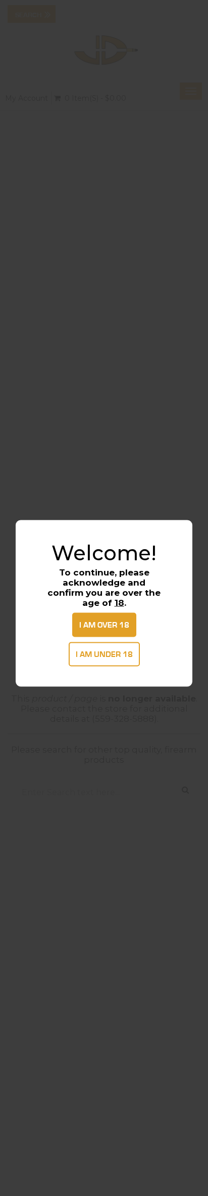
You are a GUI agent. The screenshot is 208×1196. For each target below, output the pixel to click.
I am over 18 (104, 625)
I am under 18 (104, 654)
